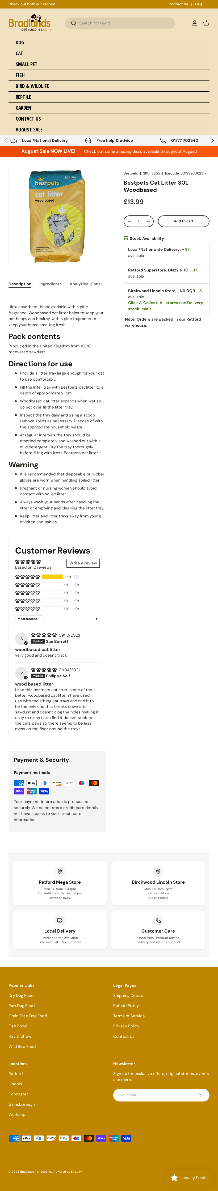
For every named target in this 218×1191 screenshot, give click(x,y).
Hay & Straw (20, 1036)
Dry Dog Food (21, 995)
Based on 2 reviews (33, 567)
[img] (44, 635)
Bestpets (131, 173)
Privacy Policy (126, 1026)
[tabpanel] (57, 409)
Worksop (17, 1114)
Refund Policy (126, 1005)
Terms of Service (129, 1016)
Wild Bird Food (22, 1046)
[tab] (20, 284)
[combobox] (120, 23)
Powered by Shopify (68, 1171)
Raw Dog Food (22, 1005)
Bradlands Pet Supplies (36, 1171)
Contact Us (178, 4)
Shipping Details (128, 995)
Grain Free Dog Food (28, 1016)
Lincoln (15, 1084)
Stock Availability (147, 238)
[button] (206, 23)
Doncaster (18, 1094)
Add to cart (184, 221)
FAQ (198, 4)
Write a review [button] (83, 563)
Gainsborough (22, 1104)
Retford (16, 1073)
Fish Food (18, 1026)
